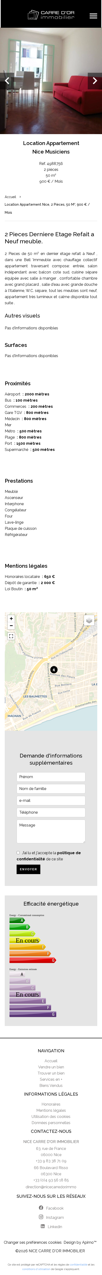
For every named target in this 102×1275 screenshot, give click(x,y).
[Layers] (89, 620)
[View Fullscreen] (11, 636)
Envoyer (28, 869)
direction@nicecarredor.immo (51, 1187)
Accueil (10, 197)
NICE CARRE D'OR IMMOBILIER (51, 1141)
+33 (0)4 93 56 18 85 (51, 1180)
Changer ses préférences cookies (33, 1242)
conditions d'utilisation (36, 1269)
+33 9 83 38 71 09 (51, 1161)
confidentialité (78, 1264)
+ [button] (11, 619)
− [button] (11, 626)
